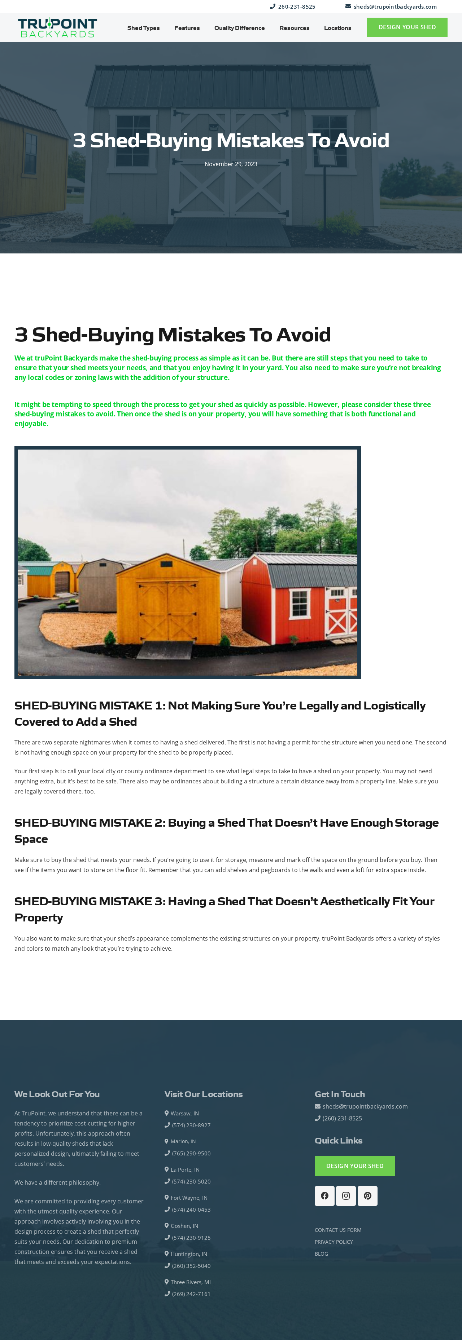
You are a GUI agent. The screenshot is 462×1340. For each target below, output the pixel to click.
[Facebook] (325, 1196)
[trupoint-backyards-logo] (57, 27)
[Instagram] (346, 1196)
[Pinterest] (368, 1196)
